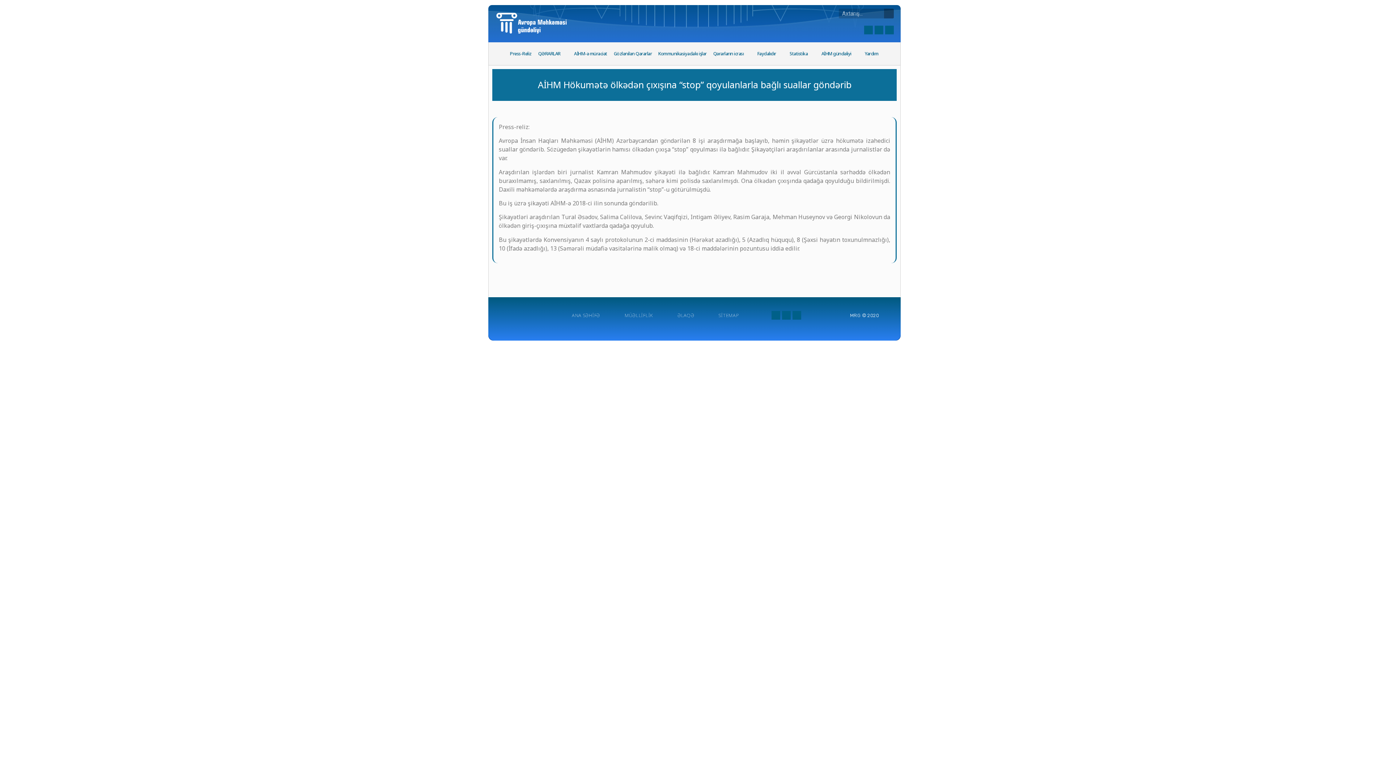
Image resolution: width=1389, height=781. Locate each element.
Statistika (799, 54)
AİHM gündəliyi (836, 54)
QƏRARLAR (549, 54)
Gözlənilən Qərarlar (633, 54)
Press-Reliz (521, 54)
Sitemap (729, 315)
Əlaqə (685, 315)
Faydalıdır (766, 54)
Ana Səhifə (586, 315)
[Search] (889, 13)
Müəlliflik (639, 315)
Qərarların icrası (728, 54)
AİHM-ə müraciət (590, 54)
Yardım (871, 54)
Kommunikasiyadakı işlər (682, 54)
